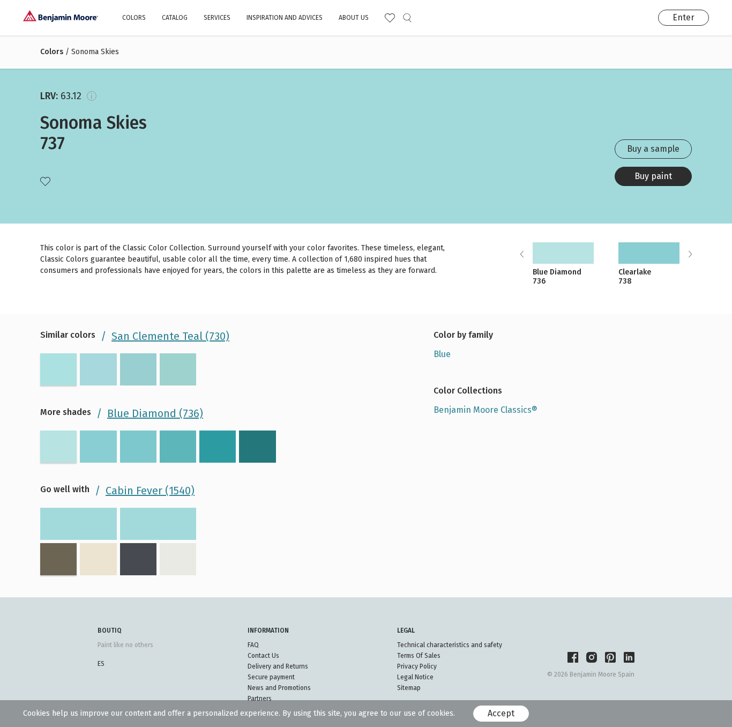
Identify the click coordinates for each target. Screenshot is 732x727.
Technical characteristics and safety (449, 645)
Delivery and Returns (278, 666)
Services (217, 17)
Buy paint (653, 176)
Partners (260, 698)
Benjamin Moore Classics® (485, 410)
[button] (690, 254)
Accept (501, 713)
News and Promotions (279, 688)
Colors (134, 17)
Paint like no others (125, 645)
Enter (683, 17)
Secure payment (271, 677)
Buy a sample (653, 149)
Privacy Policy (417, 666)
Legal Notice (415, 677)
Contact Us (263, 655)
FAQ (253, 645)
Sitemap (409, 688)
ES (101, 663)
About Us (354, 17)
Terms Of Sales (418, 655)
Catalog (175, 17)
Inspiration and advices (285, 17)
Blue (442, 354)
